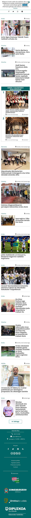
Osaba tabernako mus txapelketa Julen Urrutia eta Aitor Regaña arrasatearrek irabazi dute (23, 330)
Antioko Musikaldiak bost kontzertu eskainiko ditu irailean (14, 136)
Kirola (3, 18)
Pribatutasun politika (15, 465)
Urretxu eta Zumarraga (23, 62)
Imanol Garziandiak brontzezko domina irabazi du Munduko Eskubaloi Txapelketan (14, 288)
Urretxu (27, 18)
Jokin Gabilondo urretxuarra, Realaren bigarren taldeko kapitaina (13, 257)
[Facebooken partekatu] (9, 11)
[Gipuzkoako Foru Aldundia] (15, 511)
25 (27, 114)
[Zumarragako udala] (15, 490)
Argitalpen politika (15, 462)
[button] (29, 2)
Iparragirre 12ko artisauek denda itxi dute (23, 220)
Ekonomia (4, 147)
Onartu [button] (25, 5)
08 (26, 114)
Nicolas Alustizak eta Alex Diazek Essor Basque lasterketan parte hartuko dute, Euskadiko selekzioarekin (22, 408)
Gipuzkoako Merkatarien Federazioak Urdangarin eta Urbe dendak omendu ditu (15, 173)
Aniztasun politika (15, 460)
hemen (15, 8)
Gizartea (3, 45)
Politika (3, 363)
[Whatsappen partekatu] (18, 11)
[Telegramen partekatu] (22, 11)
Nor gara (15, 445)
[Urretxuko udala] (15, 501)
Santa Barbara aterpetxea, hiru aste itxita (23, 52)
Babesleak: (15, 473)
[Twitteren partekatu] (13, 11)
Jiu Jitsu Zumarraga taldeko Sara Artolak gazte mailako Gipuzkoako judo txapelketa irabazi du (23, 305)
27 (27, 140)
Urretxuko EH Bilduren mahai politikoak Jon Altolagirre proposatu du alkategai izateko (14, 390)
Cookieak (15, 467)
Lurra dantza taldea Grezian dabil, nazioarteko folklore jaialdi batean (15, 111)
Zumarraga (26, 296)
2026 (24, 114)
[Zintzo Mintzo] (15, 480)
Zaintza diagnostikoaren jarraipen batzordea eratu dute (14, 206)
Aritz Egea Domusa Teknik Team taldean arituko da (15, 38)
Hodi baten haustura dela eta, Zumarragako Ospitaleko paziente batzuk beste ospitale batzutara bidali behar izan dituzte (22, 73)
